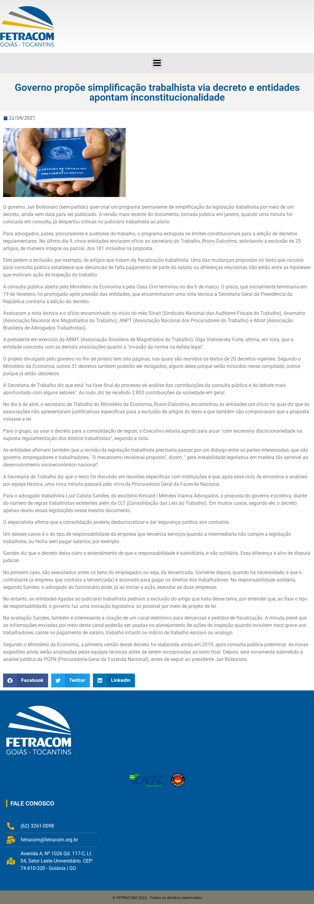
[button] (157, 63)
